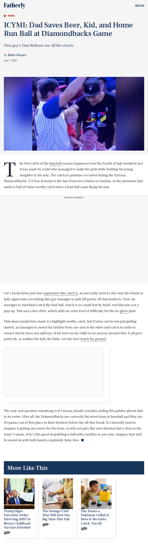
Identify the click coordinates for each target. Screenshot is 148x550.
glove (124, 311)
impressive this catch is (60, 293)
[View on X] (53, 372)
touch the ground (93, 339)
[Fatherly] (14, 6)
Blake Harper (17, 55)
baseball (55, 163)
